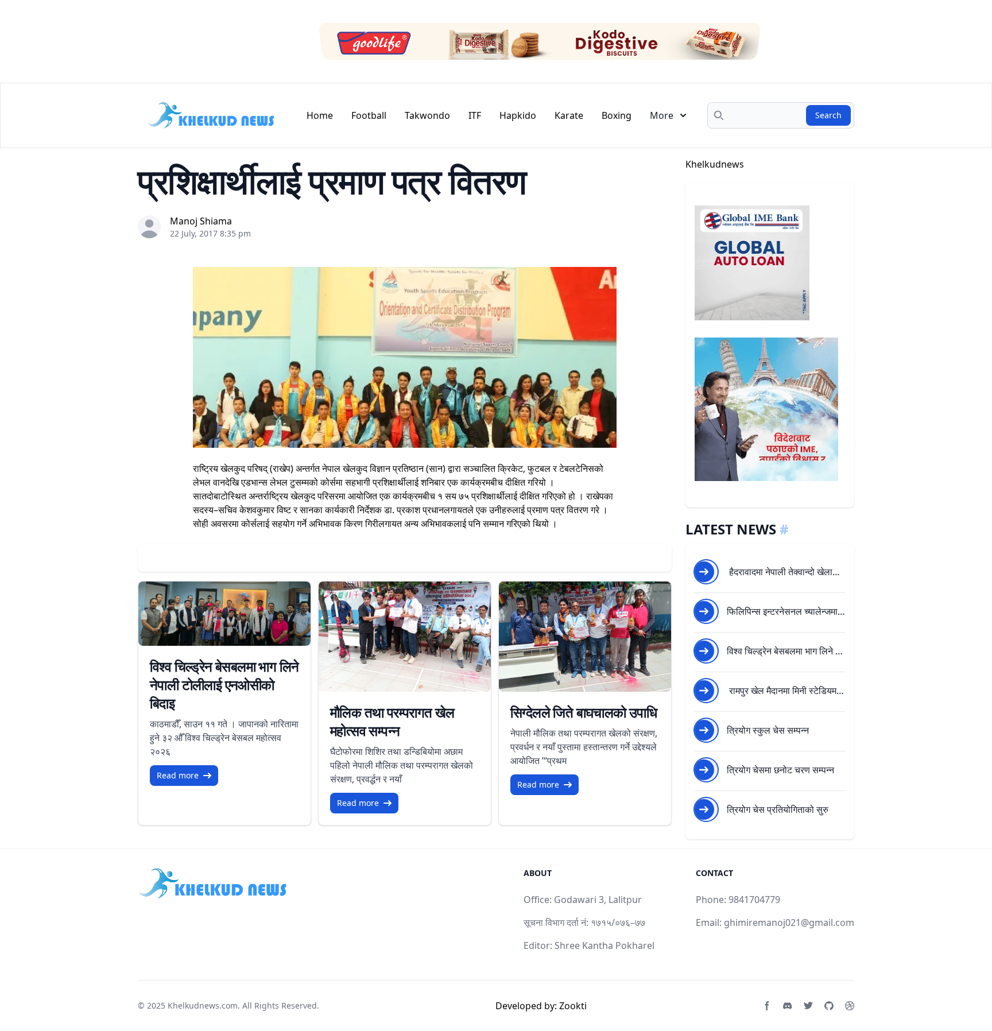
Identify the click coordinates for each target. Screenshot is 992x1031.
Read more (178, 775)
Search (828, 115)
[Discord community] (787, 1005)
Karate (569, 115)
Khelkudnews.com (203, 1005)
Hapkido (517, 115)
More (661, 115)
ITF (474, 115)
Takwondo (427, 115)
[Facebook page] (767, 1005)
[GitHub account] (829, 1005)
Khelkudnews (714, 164)
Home (320, 115)
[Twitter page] (808, 1005)
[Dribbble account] (849, 1005)
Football (368, 115)
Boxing (616, 115)
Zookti (573, 1005)
